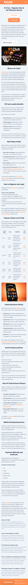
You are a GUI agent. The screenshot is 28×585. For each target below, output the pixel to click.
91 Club (16, 86)
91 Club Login (14, 20)
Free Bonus (14, 15)
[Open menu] (25, 2)
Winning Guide (22, 583)
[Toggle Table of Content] (14, 43)
